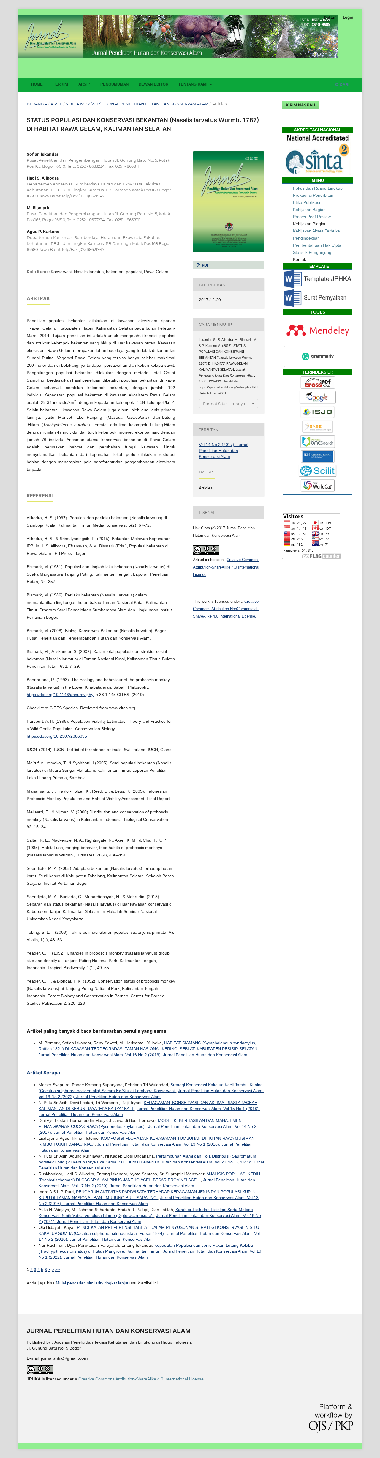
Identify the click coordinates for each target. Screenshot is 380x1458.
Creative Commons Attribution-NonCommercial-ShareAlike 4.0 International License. (226, 608)
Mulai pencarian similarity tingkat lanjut (92, 1283)
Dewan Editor (153, 84)
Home (37, 84)
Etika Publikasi (306, 202)
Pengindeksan (306, 238)
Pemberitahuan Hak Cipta (317, 245)
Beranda (37, 103)
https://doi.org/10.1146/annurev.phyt (60, 694)
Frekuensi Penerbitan (313, 195)
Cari (344, 84)
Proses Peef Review (312, 216)
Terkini (60, 84)
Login (348, 17)
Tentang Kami (193, 84)
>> (57, 1269)
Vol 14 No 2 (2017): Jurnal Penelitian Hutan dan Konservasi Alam (137, 103)
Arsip (84, 84)
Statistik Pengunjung (312, 252)
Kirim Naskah (300, 105)
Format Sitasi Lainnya (224, 403)
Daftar (330, 17)
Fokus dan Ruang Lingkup (318, 188)
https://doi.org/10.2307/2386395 (57, 736)
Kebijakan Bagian (309, 209)
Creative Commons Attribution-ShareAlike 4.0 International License (226, 567)
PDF (205, 265)
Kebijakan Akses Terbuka (316, 231)
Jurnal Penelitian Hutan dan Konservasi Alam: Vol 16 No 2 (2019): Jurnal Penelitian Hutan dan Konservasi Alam (143, 1054)
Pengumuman (114, 84)
